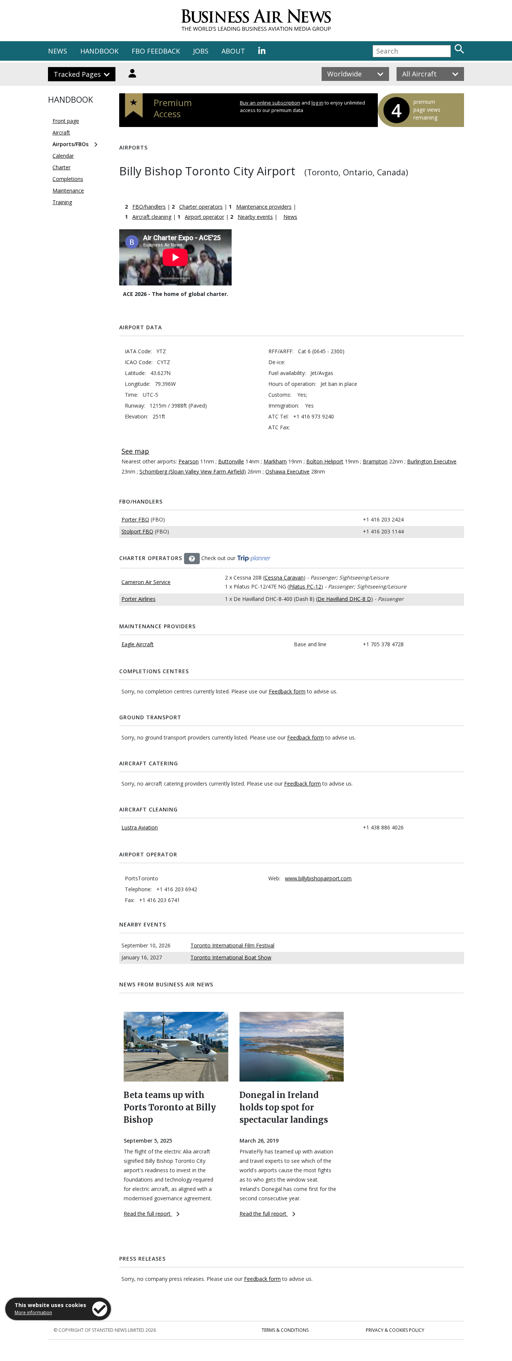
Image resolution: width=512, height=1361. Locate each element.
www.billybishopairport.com (318, 878)
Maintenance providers (264, 206)
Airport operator (204, 216)
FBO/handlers (149, 206)
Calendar (63, 155)
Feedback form (287, 691)
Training (62, 202)
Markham (275, 461)
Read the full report (148, 1213)
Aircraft (61, 132)
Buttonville (231, 461)
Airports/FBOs (70, 144)
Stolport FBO (137, 531)
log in (317, 102)
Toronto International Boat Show (230, 957)
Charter (61, 167)
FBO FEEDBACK (156, 50)
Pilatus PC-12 (305, 586)
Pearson (188, 461)
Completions (67, 178)
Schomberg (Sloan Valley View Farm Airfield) (192, 471)
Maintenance (68, 190)
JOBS (200, 50)
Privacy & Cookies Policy (395, 1330)
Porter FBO (135, 519)
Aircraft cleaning (151, 216)
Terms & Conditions (285, 1330)
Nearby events (255, 216)
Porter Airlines (138, 598)
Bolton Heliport (324, 461)
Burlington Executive (432, 461)
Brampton (375, 461)
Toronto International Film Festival (232, 945)
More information (33, 1312)
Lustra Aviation (139, 827)
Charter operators (201, 206)
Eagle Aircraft (137, 644)
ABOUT (233, 50)
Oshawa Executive (287, 471)
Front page (65, 120)
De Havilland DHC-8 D (344, 598)
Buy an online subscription (270, 102)
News (290, 216)
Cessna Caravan (284, 577)
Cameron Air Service (146, 582)
